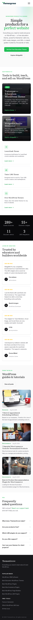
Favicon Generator (8, 602)
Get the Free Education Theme (17, 49)
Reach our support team (20, 508)
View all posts (9, 384)
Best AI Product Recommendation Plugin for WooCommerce (15, 481)
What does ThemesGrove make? (13, 521)
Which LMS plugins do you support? (14, 533)
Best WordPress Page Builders (11, 590)
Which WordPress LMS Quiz (10, 605)
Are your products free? (10, 527)
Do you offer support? (10, 539)
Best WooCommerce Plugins (10, 587)
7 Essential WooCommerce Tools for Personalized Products (15, 447)
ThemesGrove (8, 560)
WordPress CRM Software (10, 577)
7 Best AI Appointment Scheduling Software (11, 413)
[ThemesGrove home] (9, 3)
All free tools (6, 608)
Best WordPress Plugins (9, 584)
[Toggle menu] (29, 3)
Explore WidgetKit (16, 55)
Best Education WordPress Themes (13, 580)
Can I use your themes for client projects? (13, 546)
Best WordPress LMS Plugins (11, 594)
